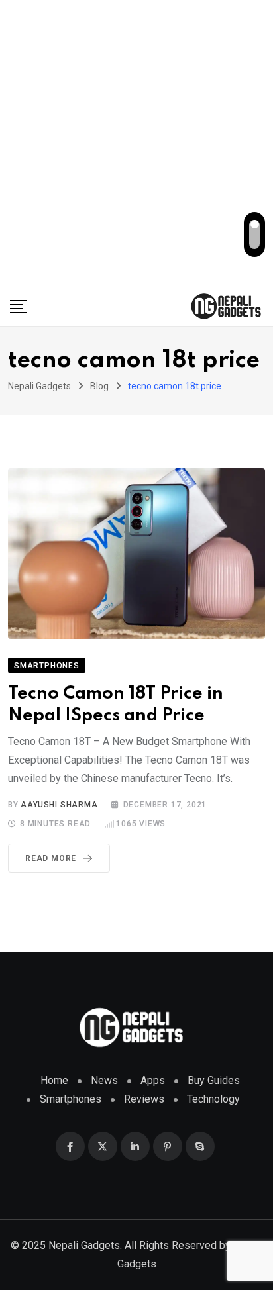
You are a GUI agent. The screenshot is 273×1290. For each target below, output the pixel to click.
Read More (50, 858)
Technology (213, 1099)
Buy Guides (214, 1080)
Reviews (144, 1099)
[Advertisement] (136, 143)
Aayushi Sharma (59, 804)
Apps (152, 1080)
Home (54, 1080)
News (104, 1080)
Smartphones (70, 1099)
